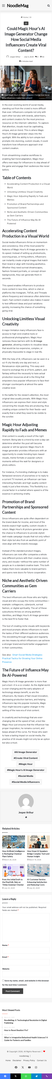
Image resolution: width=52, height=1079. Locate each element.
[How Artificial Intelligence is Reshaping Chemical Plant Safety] (13, 841)
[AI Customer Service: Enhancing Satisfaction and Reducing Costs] (38, 870)
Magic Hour (26, 764)
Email (5, 957)
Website (5, 969)
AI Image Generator (26, 752)
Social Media (26, 776)
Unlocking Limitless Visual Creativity (25, 191)
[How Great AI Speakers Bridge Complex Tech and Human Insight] (38, 841)
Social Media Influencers (26, 782)
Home (25, 17)
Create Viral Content (26, 758)
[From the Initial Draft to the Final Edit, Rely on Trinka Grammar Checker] (13, 870)
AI (30, 17)
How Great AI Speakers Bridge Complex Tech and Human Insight (38, 854)
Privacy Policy (29, 1060)
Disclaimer (17, 1060)
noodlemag (24, 1056)
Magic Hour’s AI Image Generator (26, 770)
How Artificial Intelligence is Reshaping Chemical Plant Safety (13, 854)
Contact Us (42, 1060)
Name (5, 945)
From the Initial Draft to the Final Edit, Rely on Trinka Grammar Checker (13, 882)
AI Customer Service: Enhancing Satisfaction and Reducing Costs (37, 882)
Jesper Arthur (15, 57)
